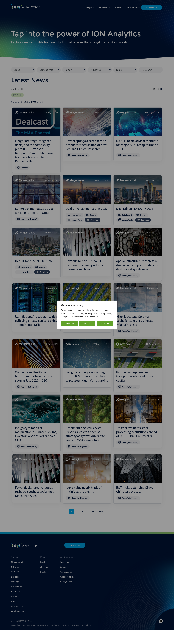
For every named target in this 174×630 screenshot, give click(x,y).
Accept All (105, 323)
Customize (69, 323)
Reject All (87, 323)
